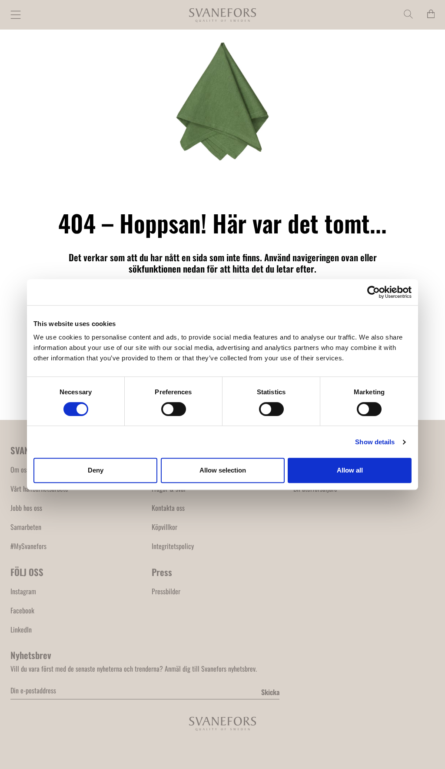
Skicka (270, 692)
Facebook (22, 610)
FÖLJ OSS (26, 572)
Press (162, 572)
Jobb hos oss (26, 508)
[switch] (173, 409)
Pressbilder (166, 591)
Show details (375, 442)
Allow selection (222, 470)
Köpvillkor (164, 527)
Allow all (350, 470)
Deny (95, 470)
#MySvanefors (28, 546)
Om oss (19, 469)
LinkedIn (21, 629)
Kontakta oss (168, 508)
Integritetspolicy (173, 546)
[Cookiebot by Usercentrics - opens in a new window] (373, 292)
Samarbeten (25, 527)
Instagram (23, 591)
